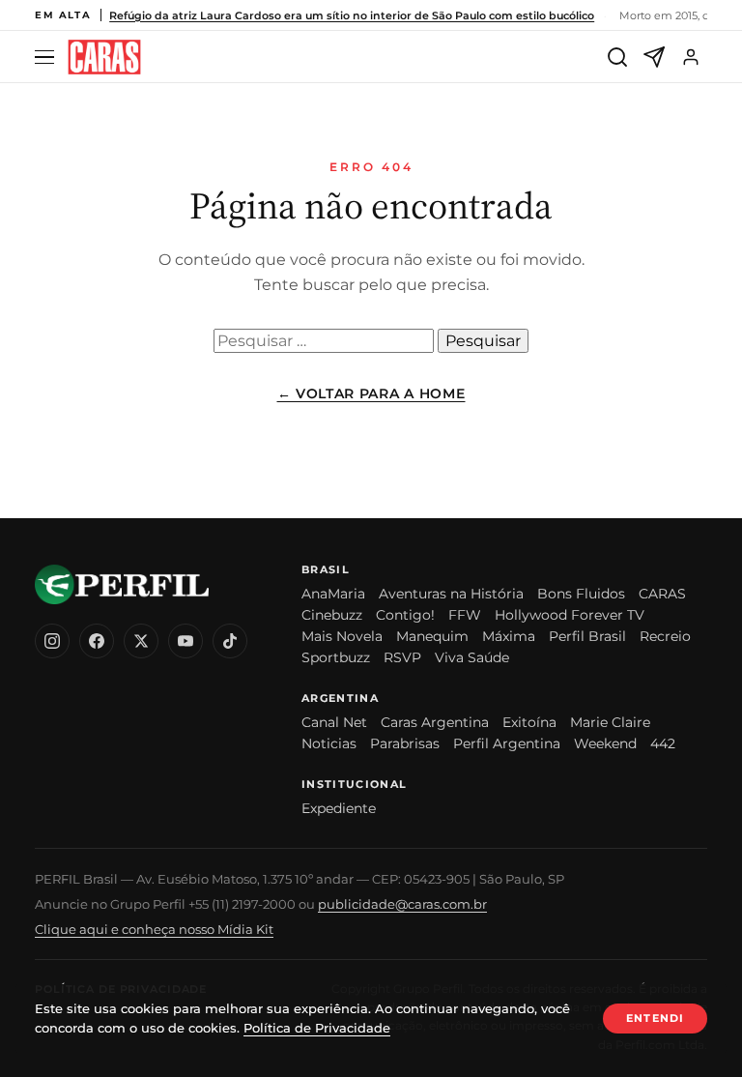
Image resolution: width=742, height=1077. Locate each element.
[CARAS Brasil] (104, 57)
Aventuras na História (451, 593)
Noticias (329, 743)
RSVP (402, 657)
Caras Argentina (435, 722)
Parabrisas (405, 743)
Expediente (338, 808)
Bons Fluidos (581, 593)
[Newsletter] (654, 57)
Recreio (665, 636)
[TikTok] (230, 641)
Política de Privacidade (316, 1027)
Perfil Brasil (587, 636)
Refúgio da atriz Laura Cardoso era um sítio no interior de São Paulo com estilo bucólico (351, 15)
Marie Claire (610, 722)
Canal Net (334, 722)
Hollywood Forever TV (569, 615)
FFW (464, 615)
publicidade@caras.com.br (402, 904)
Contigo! (405, 615)
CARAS (662, 593)
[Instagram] (52, 641)
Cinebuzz (331, 615)
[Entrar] (690, 57)
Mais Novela (342, 636)
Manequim (432, 636)
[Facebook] (96, 641)
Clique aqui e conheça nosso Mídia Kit (154, 929)
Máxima (508, 636)
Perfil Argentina (506, 743)
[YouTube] (185, 641)
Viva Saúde (472, 657)
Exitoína (529, 722)
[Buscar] (617, 57)
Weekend (605, 743)
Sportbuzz (335, 657)
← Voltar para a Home (371, 393)
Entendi (655, 1018)
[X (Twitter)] (141, 641)
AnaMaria (333, 593)
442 (662, 743)
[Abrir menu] (47, 57)
